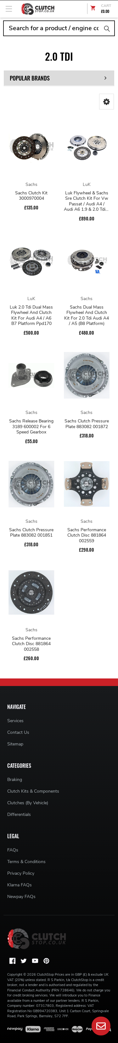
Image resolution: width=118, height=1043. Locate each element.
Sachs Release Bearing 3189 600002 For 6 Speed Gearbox (31, 426)
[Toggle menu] (8, 8)
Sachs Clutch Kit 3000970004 (31, 195)
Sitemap (15, 744)
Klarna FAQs (19, 885)
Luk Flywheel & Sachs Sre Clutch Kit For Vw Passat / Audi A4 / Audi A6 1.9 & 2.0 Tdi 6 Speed (86, 201)
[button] (106, 101)
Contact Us (18, 732)
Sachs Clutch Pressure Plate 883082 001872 (87, 423)
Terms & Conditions (26, 862)
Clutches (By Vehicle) (27, 803)
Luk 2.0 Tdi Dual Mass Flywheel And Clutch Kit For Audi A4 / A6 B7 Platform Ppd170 (31, 315)
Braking (14, 780)
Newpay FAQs (21, 897)
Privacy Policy (20, 873)
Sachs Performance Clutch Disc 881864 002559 (86, 535)
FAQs (12, 850)
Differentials (19, 814)
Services (15, 721)
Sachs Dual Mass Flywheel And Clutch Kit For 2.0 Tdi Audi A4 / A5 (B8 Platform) (86, 315)
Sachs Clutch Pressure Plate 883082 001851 (31, 532)
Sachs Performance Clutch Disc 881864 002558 (31, 644)
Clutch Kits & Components (33, 791)
